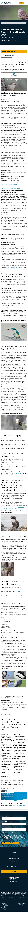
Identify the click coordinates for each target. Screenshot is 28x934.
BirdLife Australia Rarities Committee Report (14, 885)
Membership (14, 849)
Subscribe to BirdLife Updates (10, 842)
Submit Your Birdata (14, 881)
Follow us (3, 698)
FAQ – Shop (14, 861)
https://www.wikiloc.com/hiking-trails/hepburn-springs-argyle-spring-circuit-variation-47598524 (13, 187)
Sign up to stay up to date (9, 51)
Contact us (14, 864)
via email (10, 475)
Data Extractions (14, 882)
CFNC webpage (18, 473)
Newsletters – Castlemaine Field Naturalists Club (12, 507)
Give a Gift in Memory (14, 879)
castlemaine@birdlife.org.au (11, 267)
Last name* (5, 821)
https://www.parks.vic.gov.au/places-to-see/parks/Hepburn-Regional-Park (10, 183)
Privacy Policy (9, 839)
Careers (14, 852)
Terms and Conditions (14, 858)
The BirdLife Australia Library (14, 887)
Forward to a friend (5, 714)
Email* (3, 827)
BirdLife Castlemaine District (6, 57)
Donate (22, 2)
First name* (5, 816)
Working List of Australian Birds (14, 884)
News (2, 27)
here (6, 446)
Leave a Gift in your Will (14, 878)
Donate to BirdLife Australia (14, 877)
